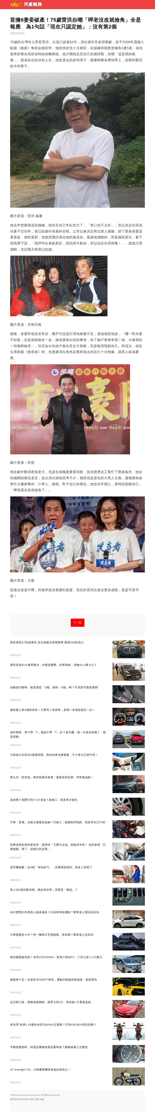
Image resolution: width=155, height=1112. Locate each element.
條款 (32, 1099)
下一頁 (77, 622)
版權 (42, 1099)
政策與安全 (24, 1099)
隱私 (37, 1099)
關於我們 (14, 1099)
